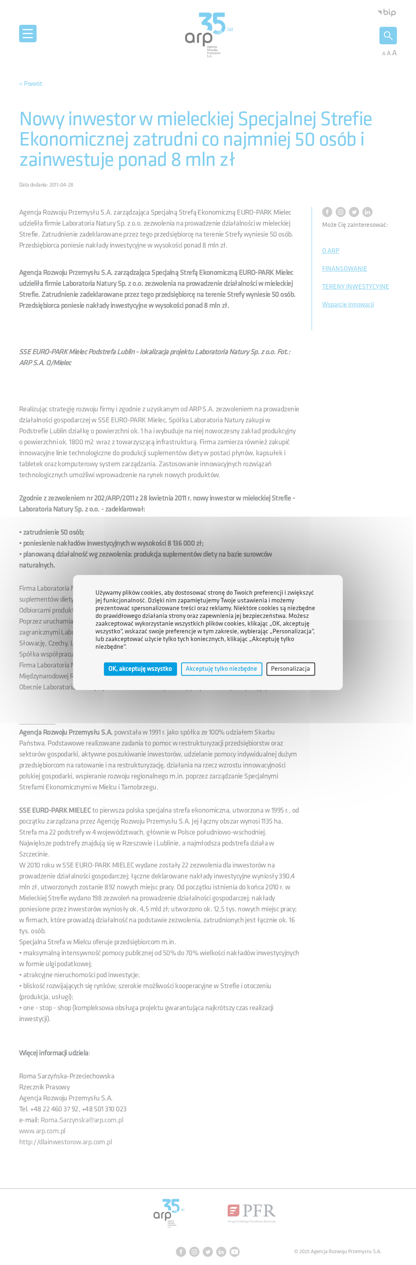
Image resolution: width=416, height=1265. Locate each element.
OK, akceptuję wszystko (140, 669)
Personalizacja (290, 669)
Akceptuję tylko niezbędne (221, 669)
